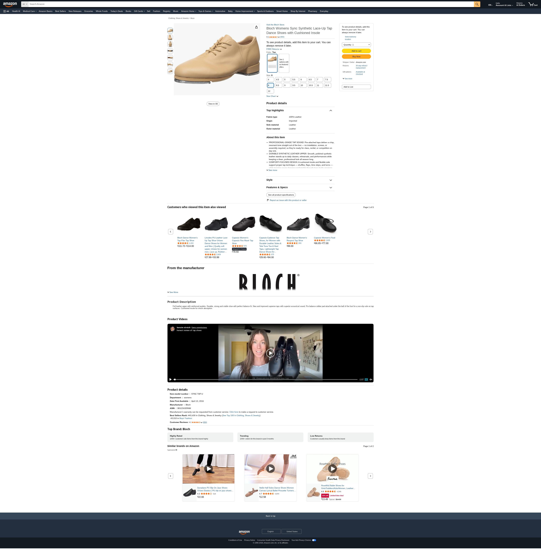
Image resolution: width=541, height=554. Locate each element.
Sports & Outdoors (265, 11)
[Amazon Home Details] (195, 11)
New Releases (75, 11)
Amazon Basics (45, 11)
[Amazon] (10, 4)
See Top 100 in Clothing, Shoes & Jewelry (241, 415)
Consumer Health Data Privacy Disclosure (273, 540)
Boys (192, 18)
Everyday (324, 11)
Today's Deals (116, 11)
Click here (234, 412)
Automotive (220, 11)
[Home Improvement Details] (254, 11)
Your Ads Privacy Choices (301, 540)
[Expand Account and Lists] (512, 5)
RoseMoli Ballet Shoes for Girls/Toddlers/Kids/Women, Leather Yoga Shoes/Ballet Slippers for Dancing (338, 487)
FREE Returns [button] (273, 49)
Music (175, 11)
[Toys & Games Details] (212, 11)
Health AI (16, 11)
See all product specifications (281, 195)
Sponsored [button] (171, 450)
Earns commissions (199, 327)
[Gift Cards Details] (144, 11)
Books (128, 11)
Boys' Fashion (185, 418)
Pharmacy (312, 11)
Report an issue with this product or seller (288, 200)
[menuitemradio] (366, 379)
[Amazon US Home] (244, 533)
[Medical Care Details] (36, 11)
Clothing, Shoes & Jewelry (178, 18)
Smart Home (282, 11)
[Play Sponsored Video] (208, 469)
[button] (6, 11)
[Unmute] (371, 379)
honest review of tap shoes (189, 330)
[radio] (170, 30)
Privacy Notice (249, 540)
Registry (166, 11)
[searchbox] (251, 4)
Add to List (348, 87)
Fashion (156, 11)
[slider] (265, 379)
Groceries (88, 11)
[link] (189, 239)
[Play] (170, 379)
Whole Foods (102, 11)
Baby (230, 11)
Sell (148, 11)
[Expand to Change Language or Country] (492, 5)
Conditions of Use (235, 540)
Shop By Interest (298, 11)
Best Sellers (60, 11)
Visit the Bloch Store (275, 25)
